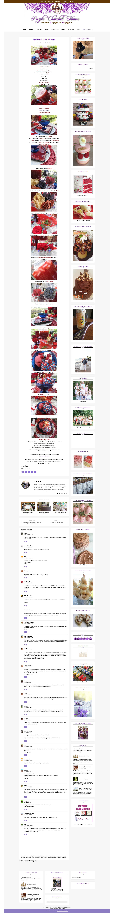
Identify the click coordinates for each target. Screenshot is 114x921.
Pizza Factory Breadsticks (84, 756)
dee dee (26, 770)
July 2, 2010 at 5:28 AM (28, 814)
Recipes (46, 29)
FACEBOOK (66, 1)
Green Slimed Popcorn (83, 779)
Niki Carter (26, 759)
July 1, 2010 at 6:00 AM (28, 682)
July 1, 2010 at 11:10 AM (28, 760)
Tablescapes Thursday (44, 456)
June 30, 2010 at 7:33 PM (28, 610)
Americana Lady (28, 636)
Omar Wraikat (62, 908)
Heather (26, 648)
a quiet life (26, 533)
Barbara (26, 706)
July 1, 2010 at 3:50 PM (28, 802)
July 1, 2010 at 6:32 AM (28, 694)
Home (24, 29)
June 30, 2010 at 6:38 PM (28, 572)
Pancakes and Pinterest (78, 749)
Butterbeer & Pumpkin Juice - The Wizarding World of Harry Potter (85, 789)
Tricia (25, 693)
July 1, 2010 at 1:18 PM (28, 786)
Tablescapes (70, 29)
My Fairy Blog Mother (79, 824)
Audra (25, 785)
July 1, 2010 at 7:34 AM (28, 707)
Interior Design (54, 29)
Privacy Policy (86, 29)
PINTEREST (58, 1)
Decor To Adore (28, 731)
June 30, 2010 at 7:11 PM (28, 596)
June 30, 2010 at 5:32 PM (28, 546)
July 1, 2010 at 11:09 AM (28, 746)
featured (39, 29)
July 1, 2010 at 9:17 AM (28, 732)
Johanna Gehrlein (28, 665)
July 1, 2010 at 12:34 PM (28, 771)
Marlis (25, 681)
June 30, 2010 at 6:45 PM (28, 583)
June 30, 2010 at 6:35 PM (28, 557)
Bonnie (25, 824)
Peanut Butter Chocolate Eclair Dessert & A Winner (85, 767)
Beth (25, 745)
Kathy (25, 556)
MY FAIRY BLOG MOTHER (62, 911)
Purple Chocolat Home (56, 907)
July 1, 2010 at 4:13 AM (28, 666)
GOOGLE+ (51, 1)
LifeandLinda (89, 824)
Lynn (25, 570)
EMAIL (73, 1)
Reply (25, 541)
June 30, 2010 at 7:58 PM (28, 623)
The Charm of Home (29, 622)
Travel (78, 29)
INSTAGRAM (43, 1)
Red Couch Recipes (28, 581)
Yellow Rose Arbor (28, 595)
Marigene (26, 801)
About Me (31, 29)
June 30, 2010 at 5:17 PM (28, 534)
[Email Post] (25, 465)
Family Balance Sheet (29, 813)
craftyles (26, 718)
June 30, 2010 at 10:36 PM (28, 649)
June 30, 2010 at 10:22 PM (28, 637)
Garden (63, 29)
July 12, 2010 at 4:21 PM (28, 825)
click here (39, 878)
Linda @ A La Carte (28, 545)
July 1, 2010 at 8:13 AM (28, 719)
